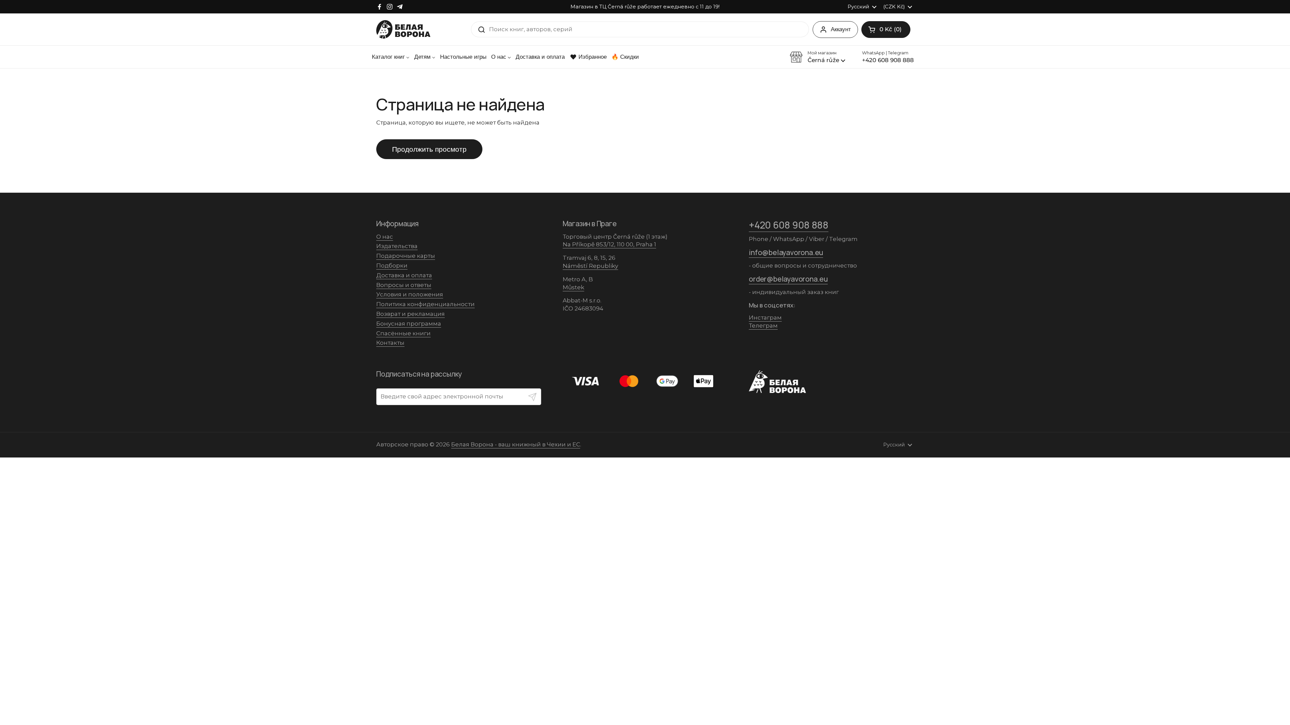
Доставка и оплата (404, 275)
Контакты (390, 342)
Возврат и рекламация (410, 313)
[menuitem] (391, 57)
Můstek (573, 287)
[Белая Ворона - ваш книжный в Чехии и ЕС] (403, 29)
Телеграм (763, 325)
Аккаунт (841, 29)
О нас (384, 236)
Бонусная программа (408, 323)
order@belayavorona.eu (788, 279)
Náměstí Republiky (590, 265)
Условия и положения (409, 294)
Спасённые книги (403, 333)
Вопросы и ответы (403, 285)
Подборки (391, 265)
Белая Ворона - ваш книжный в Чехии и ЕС (515, 444)
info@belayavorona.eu (786, 252)
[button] (885, 29)
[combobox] (640, 29)
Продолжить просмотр (429, 149)
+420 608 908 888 (788, 225)
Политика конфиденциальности (425, 304)
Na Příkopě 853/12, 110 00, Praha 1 (609, 244)
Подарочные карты (405, 255)
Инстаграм (765, 317)
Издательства (397, 246)
